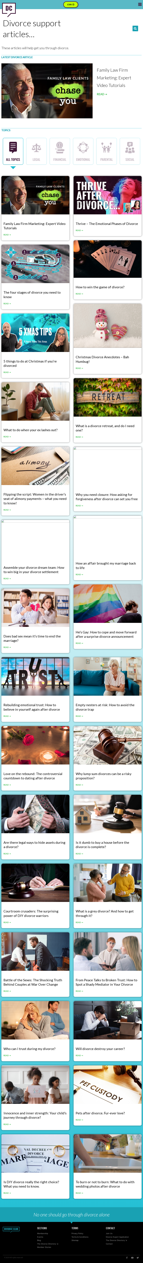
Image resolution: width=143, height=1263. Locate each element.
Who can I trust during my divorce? (29, 1049)
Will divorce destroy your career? (100, 1049)
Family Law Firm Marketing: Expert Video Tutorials (114, 77)
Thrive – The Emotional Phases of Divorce (107, 224)
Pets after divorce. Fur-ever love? (100, 1113)
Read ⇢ (7, 234)
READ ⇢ (102, 94)
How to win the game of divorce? (100, 287)
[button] (135, 28)
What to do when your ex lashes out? (30, 430)
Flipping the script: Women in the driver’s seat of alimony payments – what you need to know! (35, 498)
